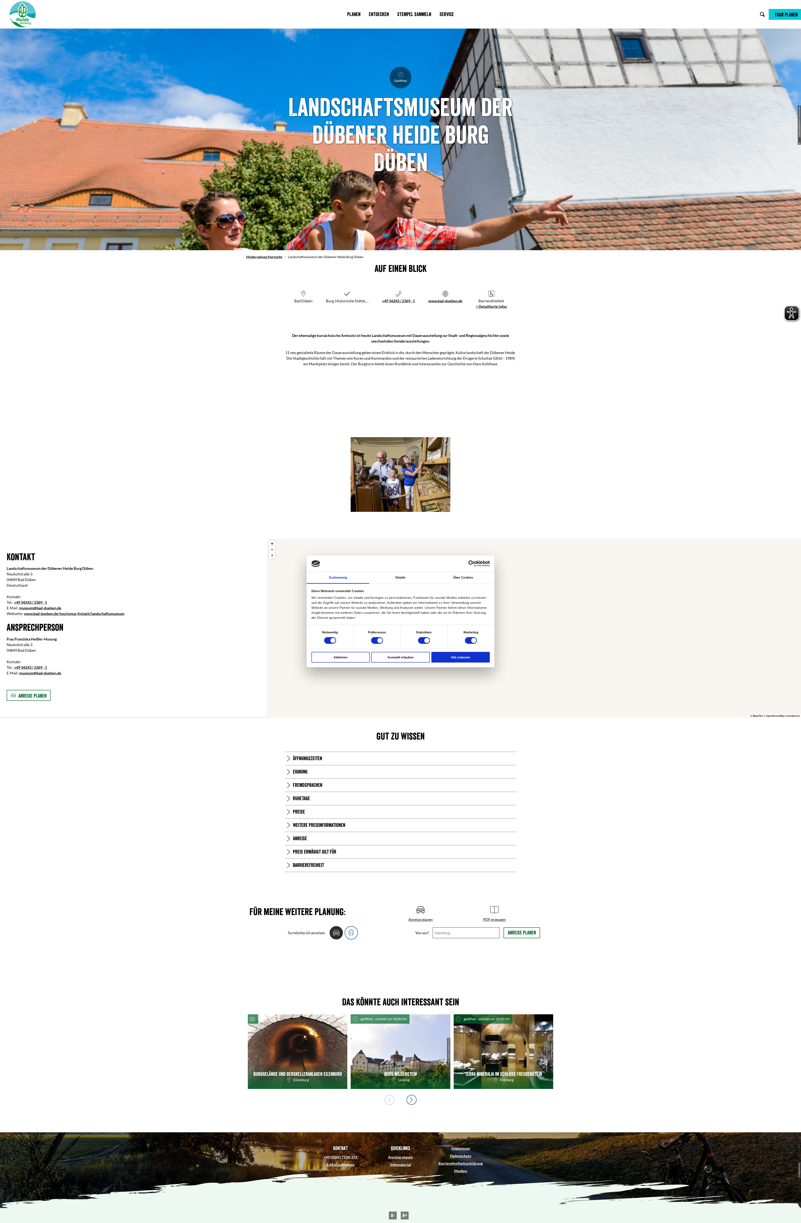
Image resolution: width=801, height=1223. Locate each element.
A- (393, 1215)
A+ (404, 1215)
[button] (785, 14)
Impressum (460, 1148)
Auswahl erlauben (400, 657)
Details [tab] (400, 577)
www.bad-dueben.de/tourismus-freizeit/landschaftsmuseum (74, 613)
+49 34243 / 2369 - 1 (398, 301)
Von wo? (422, 932)
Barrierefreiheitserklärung (460, 1163)
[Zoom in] (272, 544)
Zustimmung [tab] (338, 577)
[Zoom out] (272, 550)
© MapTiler (756, 716)
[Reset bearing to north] (272, 556)
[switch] (377, 640)
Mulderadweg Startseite (264, 257)
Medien (460, 1171)
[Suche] (762, 14)
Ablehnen (341, 657)
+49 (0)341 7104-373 (340, 1157)
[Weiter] (412, 1100)
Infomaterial (400, 1164)
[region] (534, 628)
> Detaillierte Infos (491, 306)
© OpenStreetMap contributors (782, 716)
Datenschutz (460, 1156)
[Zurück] (389, 1100)
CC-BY (799, 140)
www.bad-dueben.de (445, 301)
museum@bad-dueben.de (40, 608)
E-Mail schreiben (340, 1164)
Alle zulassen (460, 657)
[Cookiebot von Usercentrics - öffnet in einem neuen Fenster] (471, 563)
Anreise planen (522, 932)
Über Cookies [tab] (463, 577)
